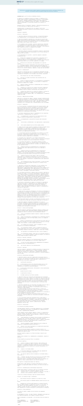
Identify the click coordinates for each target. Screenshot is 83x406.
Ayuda (19, 404)
